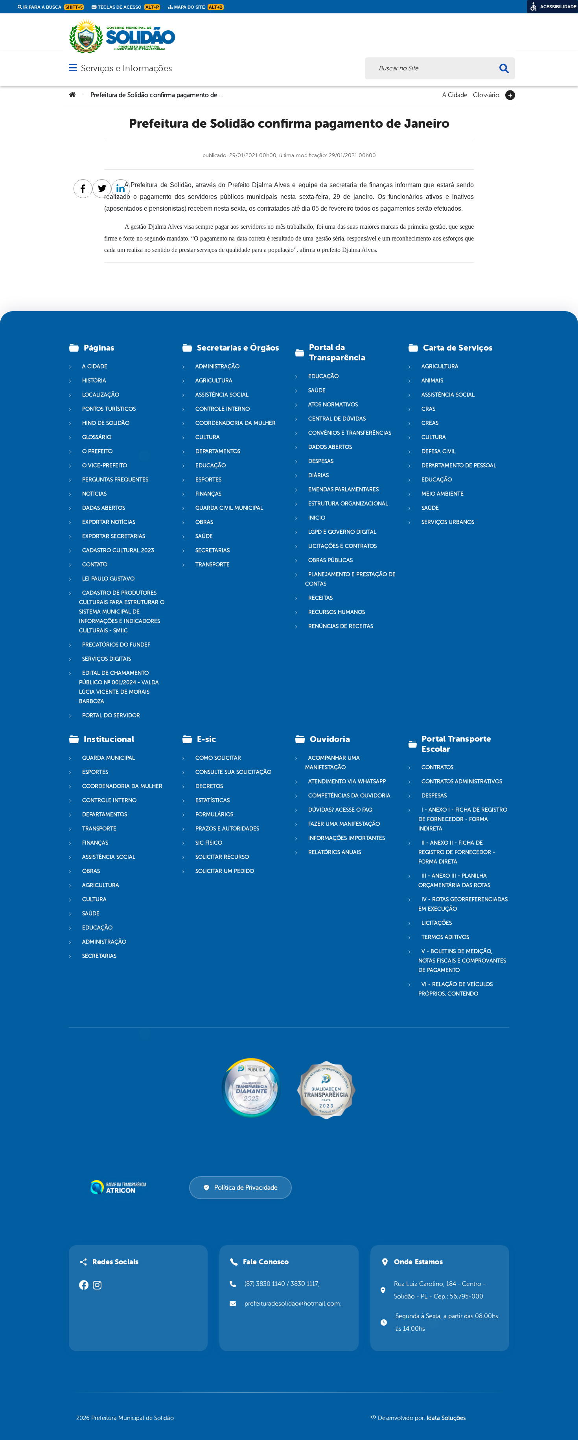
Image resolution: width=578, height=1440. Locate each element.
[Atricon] (119, 1187)
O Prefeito (97, 451)
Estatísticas (212, 800)
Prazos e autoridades (227, 829)
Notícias (94, 494)
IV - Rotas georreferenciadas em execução (463, 904)
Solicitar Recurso (222, 857)
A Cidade (455, 94)
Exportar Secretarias (113, 536)
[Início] (72, 95)
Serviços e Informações (126, 68)
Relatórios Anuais (334, 852)
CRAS (428, 409)
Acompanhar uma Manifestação (332, 762)
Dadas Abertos (103, 508)
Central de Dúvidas (337, 419)
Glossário (486, 94)
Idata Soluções (446, 1418)
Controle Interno (222, 409)
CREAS (430, 423)
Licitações (437, 923)
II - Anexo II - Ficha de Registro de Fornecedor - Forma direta (456, 852)
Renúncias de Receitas (340, 626)
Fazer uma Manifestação (344, 824)
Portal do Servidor (111, 715)
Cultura (207, 437)
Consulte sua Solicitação (233, 772)
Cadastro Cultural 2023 (118, 550)
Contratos (437, 768)
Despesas (320, 461)
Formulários (214, 814)
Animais (432, 381)
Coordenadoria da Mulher (235, 423)
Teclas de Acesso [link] (128, 7)
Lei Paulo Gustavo (108, 579)
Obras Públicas (330, 560)
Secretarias (212, 550)
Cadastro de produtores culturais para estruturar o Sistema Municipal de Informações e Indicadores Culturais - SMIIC (121, 612)
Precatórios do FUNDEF (116, 645)
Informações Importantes (346, 838)
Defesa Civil (439, 451)
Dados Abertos (330, 447)
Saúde (204, 536)
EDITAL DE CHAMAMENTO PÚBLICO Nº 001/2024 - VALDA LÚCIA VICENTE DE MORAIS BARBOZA (119, 687)
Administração (217, 366)
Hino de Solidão (105, 423)
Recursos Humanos (336, 612)
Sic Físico (208, 843)
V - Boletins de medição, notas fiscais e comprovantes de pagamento (462, 961)
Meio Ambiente (443, 494)
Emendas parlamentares (343, 489)
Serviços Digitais (106, 659)
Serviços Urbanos (448, 522)
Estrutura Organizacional (348, 504)
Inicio (316, 518)
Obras (204, 522)
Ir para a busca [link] (52, 7)
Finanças (208, 494)
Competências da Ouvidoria (349, 796)
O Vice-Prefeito (104, 465)
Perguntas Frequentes (115, 480)
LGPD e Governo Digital (342, 532)
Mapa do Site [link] (198, 7)
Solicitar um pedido (224, 871)
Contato (94, 565)
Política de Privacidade (246, 1187)
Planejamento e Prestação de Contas (350, 579)
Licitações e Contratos (342, 546)
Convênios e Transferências (349, 433)
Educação (210, 465)
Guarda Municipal (108, 758)
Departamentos (217, 451)
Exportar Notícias (108, 522)
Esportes (208, 480)
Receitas (320, 598)
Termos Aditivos (445, 937)
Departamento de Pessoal (459, 465)
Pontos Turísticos (109, 409)
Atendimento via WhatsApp (347, 781)
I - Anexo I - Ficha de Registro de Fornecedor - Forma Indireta (462, 819)
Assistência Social (222, 395)
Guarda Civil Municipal (229, 508)
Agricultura (213, 381)
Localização (100, 395)
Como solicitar (218, 758)
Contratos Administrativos (462, 782)
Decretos (209, 786)
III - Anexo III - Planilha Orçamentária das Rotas (454, 881)
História (94, 381)
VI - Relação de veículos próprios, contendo (455, 989)
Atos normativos (333, 405)
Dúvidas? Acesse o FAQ (340, 810)
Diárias (318, 475)
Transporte (212, 565)
